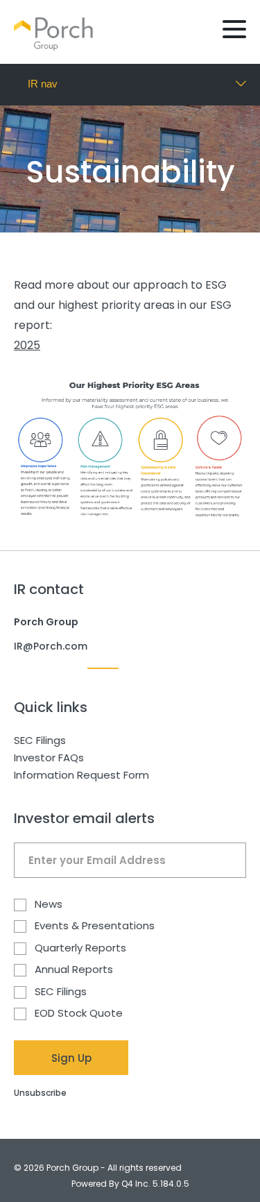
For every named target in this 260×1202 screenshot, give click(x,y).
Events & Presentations (95, 926)
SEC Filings (40, 740)
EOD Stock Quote (79, 1013)
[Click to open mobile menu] (234, 31)
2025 (27, 345)
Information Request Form (81, 775)
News (48, 905)
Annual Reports (74, 970)
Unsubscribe (40, 1093)
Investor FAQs (49, 757)
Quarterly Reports (80, 948)
